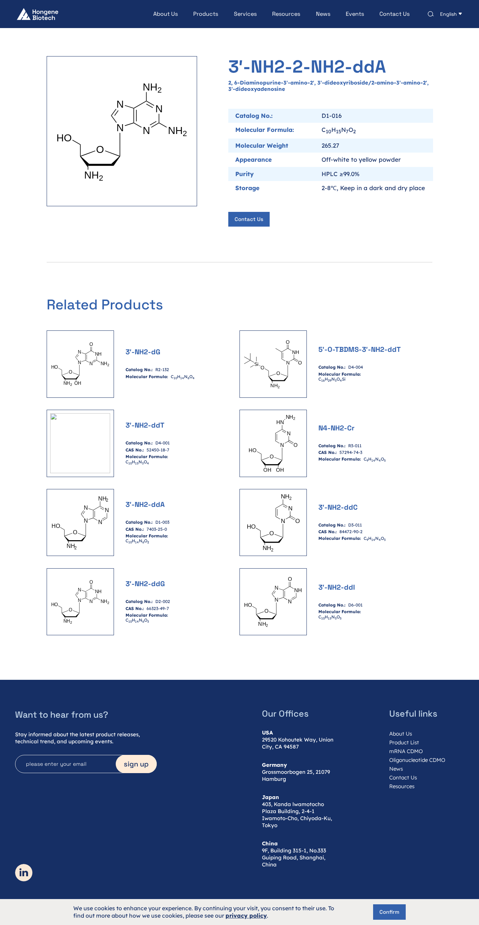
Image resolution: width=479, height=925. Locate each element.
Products (205, 14)
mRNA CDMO (406, 751)
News (323, 14)
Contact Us (394, 14)
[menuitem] (158, 14)
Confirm (389, 912)
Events (355, 14)
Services (245, 14)
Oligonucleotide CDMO (417, 760)
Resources (286, 14)
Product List (404, 742)
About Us (165, 14)
